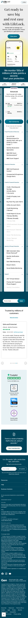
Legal (8, 610)
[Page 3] (13, 363)
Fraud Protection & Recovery (12, 131)
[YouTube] (10, 573)
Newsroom (11, 608)
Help (2, 484)
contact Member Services (6, 520)
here (16, 519)
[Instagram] (6, 573)
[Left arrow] (2, 363)
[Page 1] (10, 363)
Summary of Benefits (21, 557)
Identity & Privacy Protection (12, 246)
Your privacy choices (6, 614)
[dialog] (4, 614)
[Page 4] (14, 363)
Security (20, 610)
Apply (21, 301)
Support (7, 274)
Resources (4, 480)
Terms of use (4, 612)
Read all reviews (14, 317)
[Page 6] (17, 363)
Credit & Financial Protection (12, 182)
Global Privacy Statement (14, 474)
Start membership (14, 121)
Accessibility (13, 612)
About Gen (3, 608)
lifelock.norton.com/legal (6, 540)
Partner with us (20, 608)
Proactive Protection (10, 164)
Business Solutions (6, 489)
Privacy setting (17, 614)
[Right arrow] (25, 363)
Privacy (14, 610)
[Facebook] (2, 573)
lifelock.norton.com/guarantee (20, 529)
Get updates (22, 468)
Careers (3, 610)
